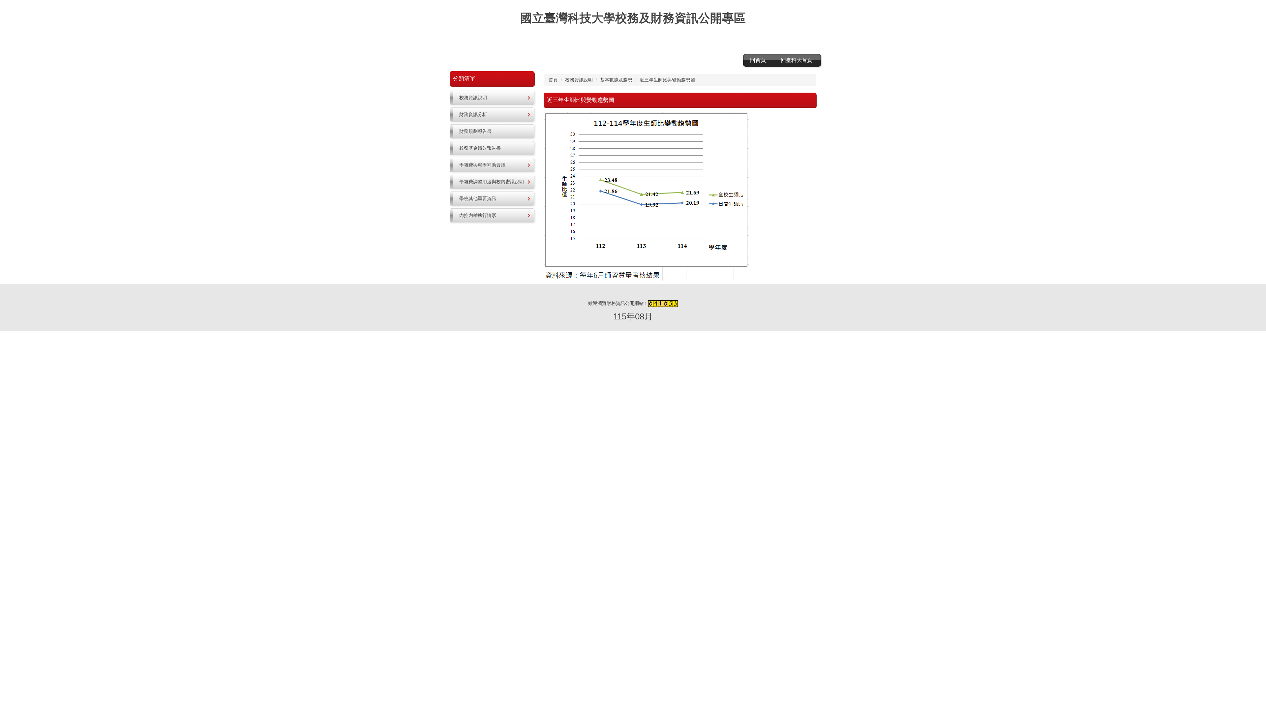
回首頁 (758, 60)
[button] (492, 97)
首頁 (553, 79)
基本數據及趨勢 (616, 79)
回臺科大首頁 (796, 60)
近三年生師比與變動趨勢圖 (667, 79)
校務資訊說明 (579, 79)
